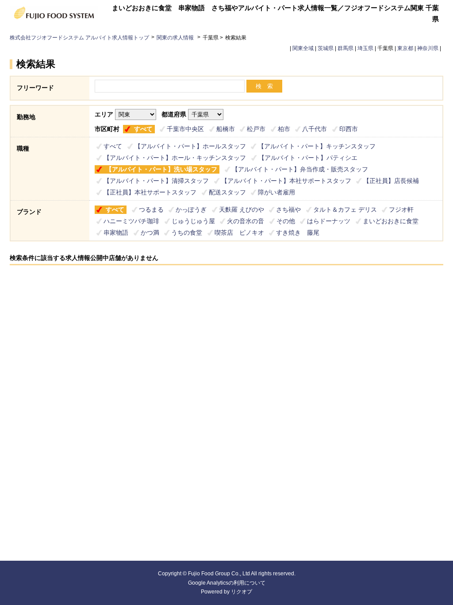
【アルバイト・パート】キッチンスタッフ (317, 146)
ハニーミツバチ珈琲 (131, 221)
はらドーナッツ (328, 221)
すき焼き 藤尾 (297, 232)
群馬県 (345, 48)
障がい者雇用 (276, 192)
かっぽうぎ (191, 209)
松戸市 (256, 128)
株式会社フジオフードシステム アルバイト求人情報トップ (79, 38)
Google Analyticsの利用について (226, 583)
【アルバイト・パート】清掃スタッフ (156, 180)
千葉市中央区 (185, 128)
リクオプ (241, 592)
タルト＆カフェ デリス (345, 209)
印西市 (348, 128)
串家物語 (116, 232)
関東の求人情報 (176, 38)
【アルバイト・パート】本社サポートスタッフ (286, 180)
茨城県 (326, 48)
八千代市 (314, 128)
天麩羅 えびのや (241, 209)
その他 (285, 221)
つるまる (151, 209)
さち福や (288, 209)
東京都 (405, 48)
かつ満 (150, 232)
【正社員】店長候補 (391, 180)
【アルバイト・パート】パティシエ (307, 157)
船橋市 (225, 128)
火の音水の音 (245, 221)
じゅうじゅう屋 (193, 221)
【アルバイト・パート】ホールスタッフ (190, 146)
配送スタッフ (227, 192)
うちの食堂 (186, 232)
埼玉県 (365, 48)
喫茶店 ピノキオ (239, 232)
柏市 (284, 128)
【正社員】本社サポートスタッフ (150, 192)
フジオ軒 (401, 209)
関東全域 (303, 48)
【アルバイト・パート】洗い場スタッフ (161, 169)
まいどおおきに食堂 (390, 221)
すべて (143, 128)
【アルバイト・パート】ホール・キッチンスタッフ (175, 157)
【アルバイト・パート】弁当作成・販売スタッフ (300, 169)
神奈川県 (427, 48)
